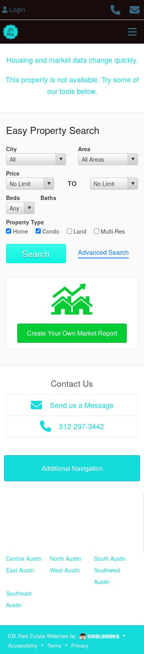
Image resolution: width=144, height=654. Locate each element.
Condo (50, 231)
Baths (48, 198)
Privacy (80, 645)
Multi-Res (112, 231)
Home (19, 231)
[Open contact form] (135, 8)
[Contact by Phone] (115, 8)
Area (84, 149)
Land (79, 231)
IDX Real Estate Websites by (42, 636)
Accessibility (23, 645)
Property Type (25, 222)
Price (13, 173)
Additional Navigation (72, 468)
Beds (13, 198)
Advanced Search (103, 252)
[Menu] (132, 31)
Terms (54, 645)
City (11, 149)
